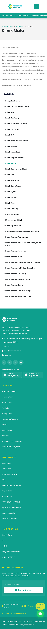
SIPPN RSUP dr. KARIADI (11, 502)
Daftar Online (24, 590)
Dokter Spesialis (8, 513)
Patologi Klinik (12, 214)
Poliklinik (19, 27)
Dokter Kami (7, 402)
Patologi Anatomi (13, 225)
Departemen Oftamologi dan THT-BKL (23, 262)
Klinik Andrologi (12, 180)
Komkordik (6, 468)
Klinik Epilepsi (11, 197)
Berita (4, 424)
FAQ (3, 540)
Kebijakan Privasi (27, 625)
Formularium (7, 496)
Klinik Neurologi (12, 152)
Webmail (5, 435)
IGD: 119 (8, 355)
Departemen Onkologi (15, 273)
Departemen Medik (14, 256)
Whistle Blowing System (11, 485)
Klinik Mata (10, 163)
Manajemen (7, 413)
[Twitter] (15, 362)
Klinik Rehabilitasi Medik (16, 140)
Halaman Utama (7, 27)
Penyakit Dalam (12, 101)
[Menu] (36, 6)
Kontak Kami (7, 535)
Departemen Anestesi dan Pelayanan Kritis (23, 243)
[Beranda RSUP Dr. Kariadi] (15, 6)
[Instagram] (4, 362)
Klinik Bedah (11, 146)
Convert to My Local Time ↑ (15, 613)
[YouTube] (21, 362)
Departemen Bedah (14, 285)
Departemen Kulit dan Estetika (20, 268)
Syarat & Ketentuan (10, 625)
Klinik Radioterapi (13, 186)
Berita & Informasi (9, 518)
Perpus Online (7, 491)
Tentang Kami (7, 397)
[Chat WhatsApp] (40, 613)
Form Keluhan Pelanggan (12, 441)
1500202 (7, 346)
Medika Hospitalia (9, 474)
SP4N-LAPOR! (7, 557)
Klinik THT (9, 135)
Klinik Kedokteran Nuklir (16, 169)
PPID (3, 480)
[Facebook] (9, 362)
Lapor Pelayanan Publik (11, 507)
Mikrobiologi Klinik (13, 220)
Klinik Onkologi (12, 208)
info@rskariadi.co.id (12, 351)
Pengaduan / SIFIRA (10, 551)
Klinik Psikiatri (12, 129)
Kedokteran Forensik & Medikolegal (22, 231)
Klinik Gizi (9, 174)
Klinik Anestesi (12, 203)
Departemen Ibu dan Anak (17, 279)
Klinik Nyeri (10, 191)
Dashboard (6, 463)
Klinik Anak (10, 112)
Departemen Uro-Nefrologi (18, 290)
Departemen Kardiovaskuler (18, 296)
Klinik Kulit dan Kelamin (16, 123)
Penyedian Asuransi (10, 419)
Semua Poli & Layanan (11, 447)
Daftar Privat (7, 430)
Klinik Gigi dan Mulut (14, 157)
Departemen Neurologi (16, 251)
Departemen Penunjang (16, 237)
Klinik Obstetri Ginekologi (17, 106)
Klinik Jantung (12, 118)
